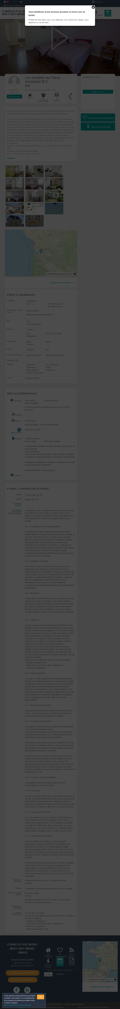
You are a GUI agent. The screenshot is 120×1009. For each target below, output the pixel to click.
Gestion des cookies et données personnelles (17, 1005)
